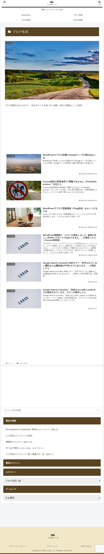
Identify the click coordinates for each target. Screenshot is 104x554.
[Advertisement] (52, 131)
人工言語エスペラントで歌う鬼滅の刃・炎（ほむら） (30, 454)
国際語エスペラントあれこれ (19, 442)
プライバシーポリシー (18, 546)
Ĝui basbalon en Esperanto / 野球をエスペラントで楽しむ (32, 429)
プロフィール (52, 546)
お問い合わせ (86, 546)
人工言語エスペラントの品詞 (19, 436)
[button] (98, 410)
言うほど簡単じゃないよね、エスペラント (25, 448)
